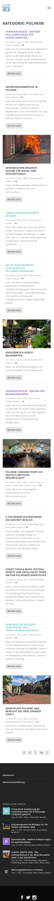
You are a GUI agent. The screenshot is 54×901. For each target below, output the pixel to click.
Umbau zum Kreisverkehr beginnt (22, 214)
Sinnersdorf (34, 817)
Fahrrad (33, 42)
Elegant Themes (26, 890)
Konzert (9, 485)
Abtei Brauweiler (31, 860)
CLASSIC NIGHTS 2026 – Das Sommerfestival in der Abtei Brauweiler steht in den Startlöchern (30, 855)
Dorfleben (34, 719)
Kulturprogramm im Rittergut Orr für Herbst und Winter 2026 (29, 825)
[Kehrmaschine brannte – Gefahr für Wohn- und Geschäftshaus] (27, 149)
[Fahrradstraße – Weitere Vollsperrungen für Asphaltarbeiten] (6, 841)
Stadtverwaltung (12, 278)
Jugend (41, 524)
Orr (18, 832)
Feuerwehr (33, 178)
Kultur (33, 830)
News (39, 42)
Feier (32, 579)
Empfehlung (33, 524)
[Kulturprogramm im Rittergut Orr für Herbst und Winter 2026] (6, 826)
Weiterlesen (14, 73)
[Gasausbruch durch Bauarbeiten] (27, 334)
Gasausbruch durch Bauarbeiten (19, 354)
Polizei (8, 97)
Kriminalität (33, 94)
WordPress (27, 893)
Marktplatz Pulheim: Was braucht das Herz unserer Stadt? (23, 711)
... (35, 752)
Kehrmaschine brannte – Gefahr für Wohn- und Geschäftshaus (22, 170)
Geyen (39, 482)
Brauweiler (42, 860)
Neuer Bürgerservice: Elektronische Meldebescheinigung (20, 268)
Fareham (32, 482)
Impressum (8, 775)
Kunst (39, 830)
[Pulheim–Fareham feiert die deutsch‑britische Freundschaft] (27, 453)
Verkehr (16, 45)
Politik (13, 527)
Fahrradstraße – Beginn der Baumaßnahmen (25, 393)
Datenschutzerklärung (14, 782)
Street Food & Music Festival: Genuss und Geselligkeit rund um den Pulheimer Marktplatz (26, 572)
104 (41, 752)
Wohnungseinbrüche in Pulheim (22, 88)
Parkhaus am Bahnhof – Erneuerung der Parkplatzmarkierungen (22, 627)
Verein (33, 485)
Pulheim (9, 45)
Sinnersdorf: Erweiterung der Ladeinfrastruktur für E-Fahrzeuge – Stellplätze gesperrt (29, 812)
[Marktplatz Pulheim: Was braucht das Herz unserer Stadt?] (27, 689)
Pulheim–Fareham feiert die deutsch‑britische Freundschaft (24, 475)
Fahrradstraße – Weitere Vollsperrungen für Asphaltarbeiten (23, 34)
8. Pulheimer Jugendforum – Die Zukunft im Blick (24, 518)
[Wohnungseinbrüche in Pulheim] (6, 871)
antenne (12, 42)
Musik (15, 485)
